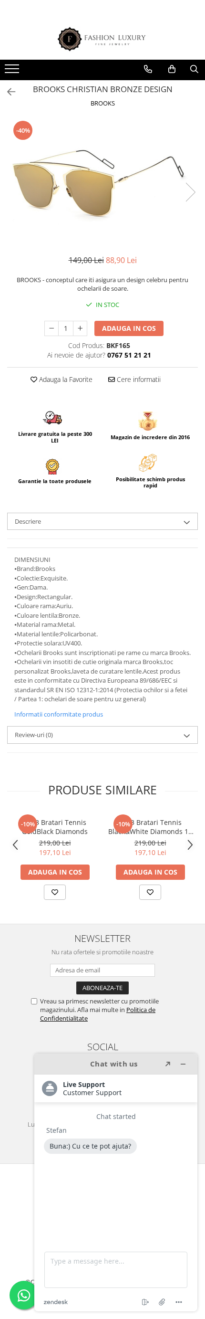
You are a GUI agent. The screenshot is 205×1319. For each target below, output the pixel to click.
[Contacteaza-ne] (148, 69)
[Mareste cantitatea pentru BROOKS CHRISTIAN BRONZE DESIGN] (80, 328)
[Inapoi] (7, 91)
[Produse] (13, 71)
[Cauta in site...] (194, 69)
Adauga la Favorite (64, 379)
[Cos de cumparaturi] (172, 69)
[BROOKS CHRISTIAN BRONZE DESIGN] (102, 182)
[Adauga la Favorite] (55, 892)
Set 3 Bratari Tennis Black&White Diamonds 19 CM (150, 827)
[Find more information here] (116, 1182)
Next (190, 192)
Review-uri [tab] (34, 734)
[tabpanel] (102, 182)
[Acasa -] (102, 39)
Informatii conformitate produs (58, 714)
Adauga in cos (129, 328)
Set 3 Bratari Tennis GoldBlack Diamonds (55, 827)
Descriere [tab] (28, 521)
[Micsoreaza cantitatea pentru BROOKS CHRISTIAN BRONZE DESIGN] (51, 328)
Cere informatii (138, 379)
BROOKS (103, 103)
